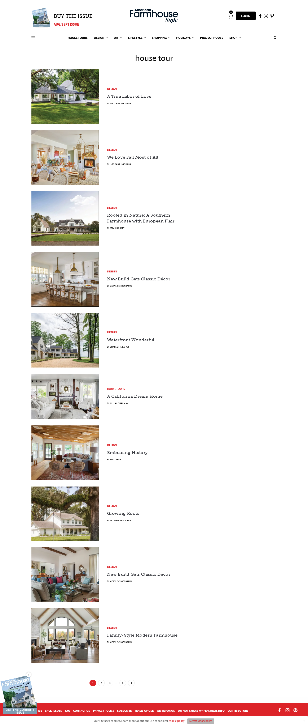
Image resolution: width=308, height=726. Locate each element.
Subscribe (124, 711)
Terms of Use (144, 711)
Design (112, 89)
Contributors (238, 711)
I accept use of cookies (200, 721)
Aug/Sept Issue (66, 24)
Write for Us (166, 711)
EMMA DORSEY (117, 228)
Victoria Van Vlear (120, 520)
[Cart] (230, 16)
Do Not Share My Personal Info (201, 711)
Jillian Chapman (119, 403)
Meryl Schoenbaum (121, 286)
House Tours (116, 389)
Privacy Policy (103, 711)
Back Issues (53, 711)
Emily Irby (115, 459)
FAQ (67, 711)
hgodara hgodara (120, 103)
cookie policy (176, 721)
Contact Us (81, 711)
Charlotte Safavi (119, 346)
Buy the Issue (73, 16)
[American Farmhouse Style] (154, 15)
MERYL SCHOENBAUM (121, 581)
